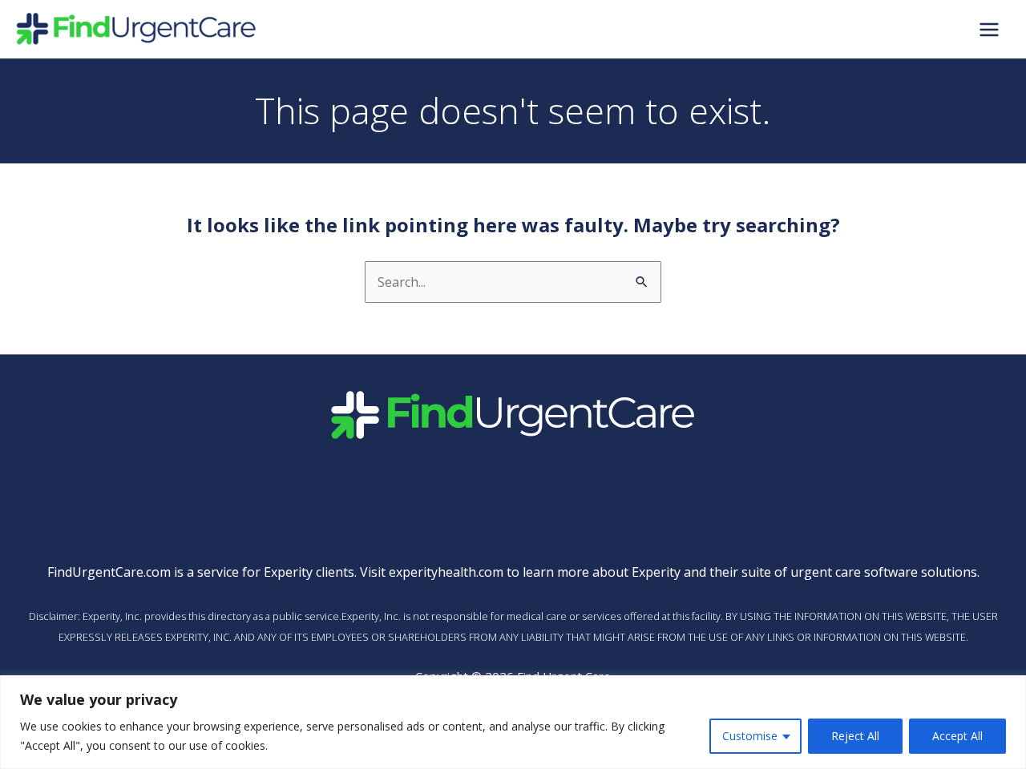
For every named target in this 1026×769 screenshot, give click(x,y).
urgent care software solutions (883, 572)
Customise (750, 735)
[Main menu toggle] (989, 29)
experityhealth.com (446, 572)
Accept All (957, 735)
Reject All (855, 735)
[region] (513, 722)
